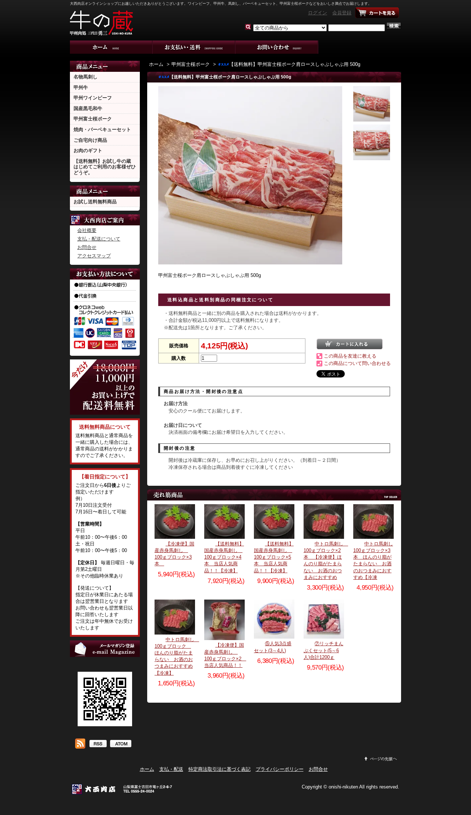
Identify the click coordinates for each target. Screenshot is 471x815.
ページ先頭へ (380, 758)
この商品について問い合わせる (357, 363)
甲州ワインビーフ (93, 98)
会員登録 (341, 12)
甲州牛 (81, 87)
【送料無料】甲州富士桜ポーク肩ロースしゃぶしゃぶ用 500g (294, 64)
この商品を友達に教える (350, 356)
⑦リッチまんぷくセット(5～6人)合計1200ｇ (323, 650)
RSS (97, 744)
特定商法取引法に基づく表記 (219, 769)
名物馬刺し (86, 77)
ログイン (317, 12)
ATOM (120, 744)
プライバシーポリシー (280, 769)
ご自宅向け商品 (90, 140)
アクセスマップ (94, 256)
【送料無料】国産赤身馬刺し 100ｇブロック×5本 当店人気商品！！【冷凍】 (274, 557)
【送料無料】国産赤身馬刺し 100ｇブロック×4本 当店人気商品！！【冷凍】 (224, 557)
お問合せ (277, 47)
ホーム (111, 47)
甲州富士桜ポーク (93, 119)
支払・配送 (171, 769)
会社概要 (86, 230)
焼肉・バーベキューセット (102, 129)
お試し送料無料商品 (95, 201)
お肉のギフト (88, 150)
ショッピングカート (377, 12)
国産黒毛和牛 (88, 108)
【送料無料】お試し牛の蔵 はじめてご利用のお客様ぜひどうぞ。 (105, 166)
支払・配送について (194, 47)
